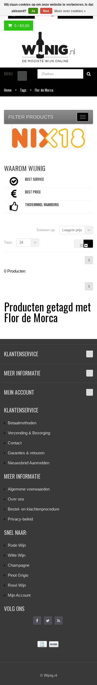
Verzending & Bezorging (29, 433)
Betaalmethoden (22, 423)
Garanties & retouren (26, 453)
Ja (33, 11)
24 (21, 242)
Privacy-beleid (20, 519)
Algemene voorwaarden (29, 489)
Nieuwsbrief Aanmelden (28, 463)
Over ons (16, 499)
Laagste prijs (72, 230)
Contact (15, 443)
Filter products (30, 117)
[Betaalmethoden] (48, 644)
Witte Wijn (16, 555)
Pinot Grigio (18, 575)
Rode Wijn (17, 545)
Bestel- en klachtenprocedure (33, 509)
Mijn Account (19, 595)
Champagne (18, 565)
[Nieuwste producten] (59, 621)
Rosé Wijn (17, 585)
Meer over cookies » (70, 11)
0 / (21, 25)
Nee (46, 11)
